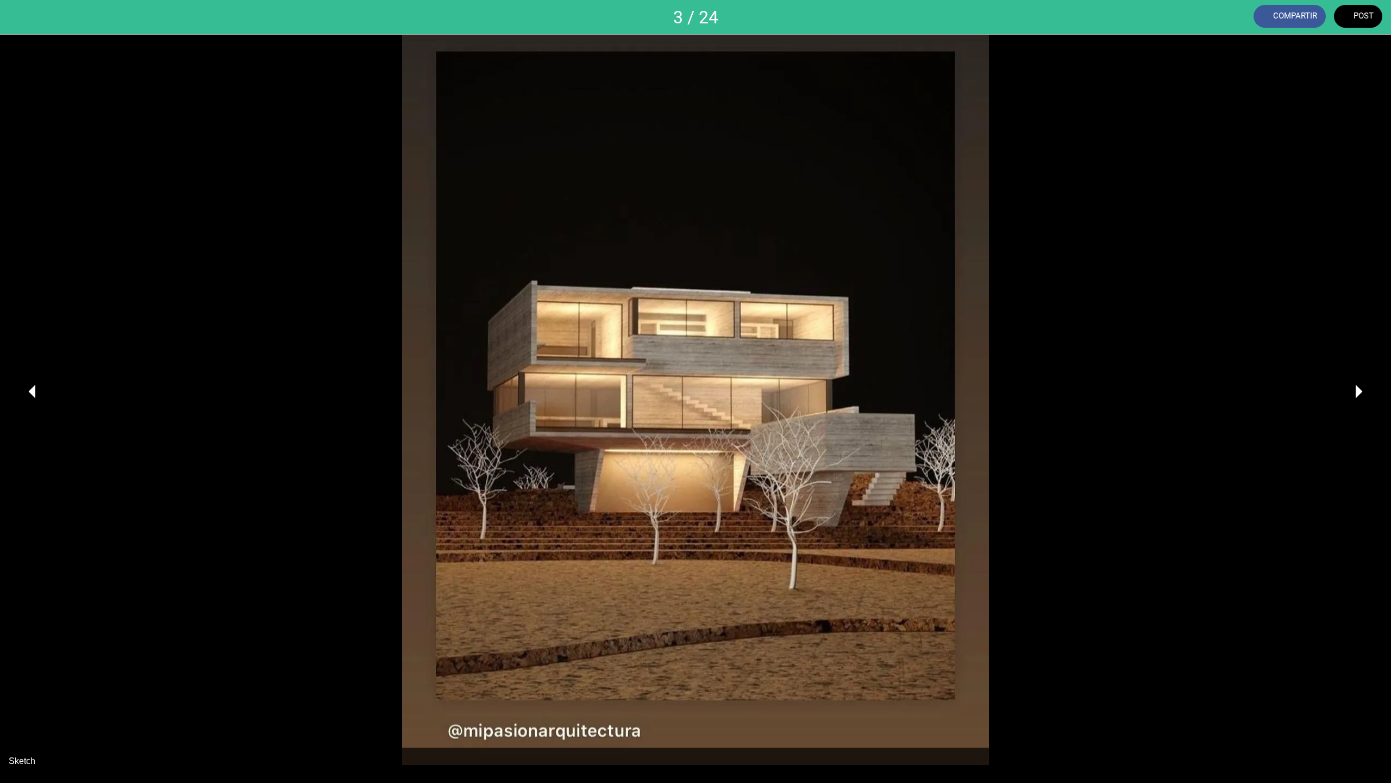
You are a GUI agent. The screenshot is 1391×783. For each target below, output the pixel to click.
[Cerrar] (21, 17)
